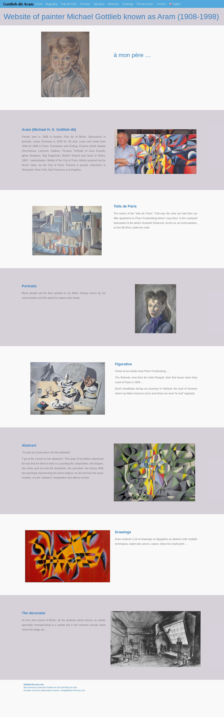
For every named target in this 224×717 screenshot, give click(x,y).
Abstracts (113, 4)
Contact (161, 4)
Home (38, 4)
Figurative (98, 4)
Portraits (85, 4)
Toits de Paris (69, 4)
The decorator (144, 4)
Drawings (127, 4)
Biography (51, 4)
